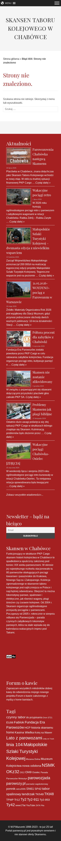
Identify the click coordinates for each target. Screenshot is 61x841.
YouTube (30, 805)
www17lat (20, 805)
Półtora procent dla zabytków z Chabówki (44, 337)
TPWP (10, 799)
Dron (45, 718)
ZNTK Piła (40, 805)
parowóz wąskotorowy (37, 784)
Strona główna (11, 59)
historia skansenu (42, 727)
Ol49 (28, 772)
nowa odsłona (31, 765)
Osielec (36, 772)
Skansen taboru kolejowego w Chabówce (30, 28)
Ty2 (23, 799)
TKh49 (39, 794)
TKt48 (49, 794)
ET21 (50, 718)
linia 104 (14, 744)
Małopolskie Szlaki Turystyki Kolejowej (26, 751)
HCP (27, 727)
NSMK (48, 765)
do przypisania (34, 717)
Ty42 (10, 805)
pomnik (10, 788)
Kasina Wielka (24, 732)
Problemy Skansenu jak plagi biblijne (42, 409)
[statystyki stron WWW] (11, 656)
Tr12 (17, 799)
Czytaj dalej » (43, 182)
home (10, 732)
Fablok (19, 722)
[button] (8, 3)
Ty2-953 (45, 799)
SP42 (38, 788)
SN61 (30, 788)
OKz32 (12, 771)
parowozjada (39, 778)
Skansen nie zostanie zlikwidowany (42, 377)
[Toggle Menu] (56, 3)
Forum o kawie (24, 696)
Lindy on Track (48, 739)
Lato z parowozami (24, 738)
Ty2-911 (33, 799)
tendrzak (28, 794)
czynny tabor (15, 717)
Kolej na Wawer (43, 732)
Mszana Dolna (33, 759)
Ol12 (22, 772)
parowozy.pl (15, 783)
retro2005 (21, 789)
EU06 (9, 722)
